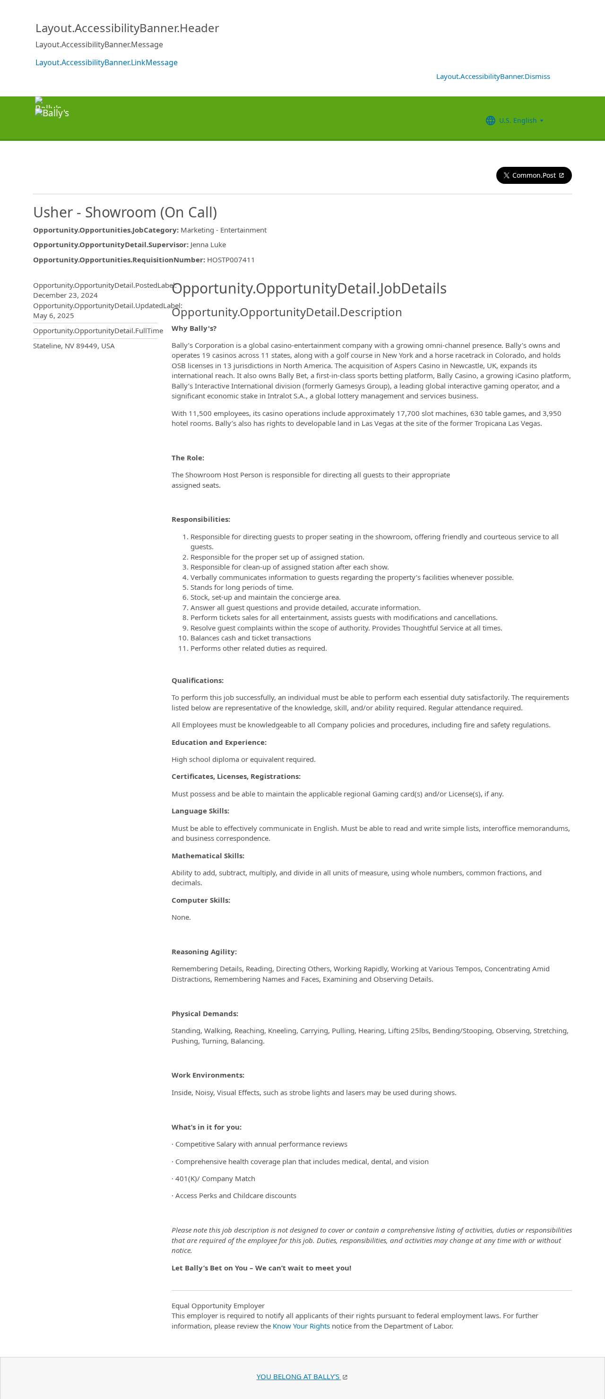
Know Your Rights (301, 1325)
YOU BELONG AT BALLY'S (299, 1376)
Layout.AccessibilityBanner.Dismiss (493, 76)
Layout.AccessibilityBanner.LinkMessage (106, 62)
